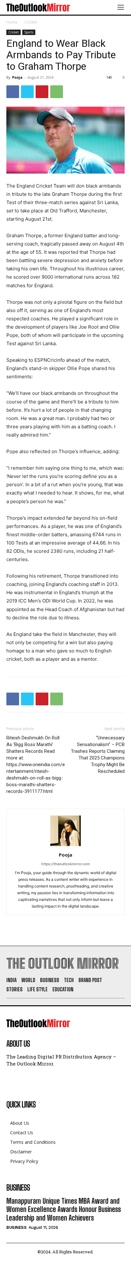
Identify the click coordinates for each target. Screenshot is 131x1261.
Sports (28, 32)
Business (16, 1227)
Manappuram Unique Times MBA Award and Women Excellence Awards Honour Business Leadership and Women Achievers (63, 1209)
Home (11, 22)
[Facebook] (12, 91)
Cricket (30, 22)
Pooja (17, 77)
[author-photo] (65, 846)
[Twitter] (27, 91)
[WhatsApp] (56, 91)
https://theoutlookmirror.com (65, 864)
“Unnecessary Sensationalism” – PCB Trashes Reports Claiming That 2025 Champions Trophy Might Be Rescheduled (98, 754)
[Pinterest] (42, 91)
